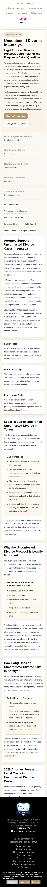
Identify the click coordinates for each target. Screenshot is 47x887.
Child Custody (30, 224)
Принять (35, 882)
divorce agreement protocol (16, 320)
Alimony (12, 595)
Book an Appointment (15, 116)
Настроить (24, 882)
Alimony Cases (10, 231)
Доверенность (35, 8)
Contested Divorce (11, 224)
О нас (30, 3)
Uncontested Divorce (13, 204)
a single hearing (36, 683)
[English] (25, 19)
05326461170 (24, 828)
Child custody (15, 590)
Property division (16, 608)
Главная (19, 3)
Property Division (28, 231)
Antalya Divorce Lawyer (16, 124)
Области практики (15, 8)
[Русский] (21, 22)
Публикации (36, 13)
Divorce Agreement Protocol (15, 211)
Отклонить (12, 882)
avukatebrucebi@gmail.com (25, 831)
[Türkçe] (21, 19)
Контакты (22, 13)
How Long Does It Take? (14, 217)
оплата (9, 13)
